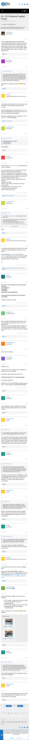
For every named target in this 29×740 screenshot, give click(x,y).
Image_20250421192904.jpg (10, 626)
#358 (27, 593)
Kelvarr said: (5, 429)
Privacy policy (18, 722)
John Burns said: (6, 71)
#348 (27, 282)
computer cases (13, 165)
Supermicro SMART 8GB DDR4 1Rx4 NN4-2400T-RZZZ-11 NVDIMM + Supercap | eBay (13, 576)
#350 (27, 349)
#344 (27, 133)
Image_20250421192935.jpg (10, 638)
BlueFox (8, 94)
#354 (27, 459)
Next (20, 706)
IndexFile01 (9, 357)
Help (22, 722)
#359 (27, 657)
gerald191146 (10, 127)
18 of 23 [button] (14, 706)
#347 (27, 245)
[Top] (2, 724)
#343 (27, 101)
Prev (9, 706)
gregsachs (9, 312)
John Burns (9, 32)
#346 (27, 208)
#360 (27, 690)
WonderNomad (10, 342)
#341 (27, 39)
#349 (27, 318)
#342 (27, 66)
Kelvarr (8, 397)
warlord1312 (9, 418)
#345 (27, 163)
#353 (27, 425)
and (8, 121)
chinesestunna (5, 21)
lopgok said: (5, 213)
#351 (27, 363)
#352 (27, 403)
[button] (2, 11)
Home (25, 722)
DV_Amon (9, 60)
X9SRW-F (3, 256)
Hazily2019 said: (6, 138)
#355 (27, 497)
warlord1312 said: (6, 463)
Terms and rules (10, 722)
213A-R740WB (15, 254)
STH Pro (3, 719)
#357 (27, 564)
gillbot (8, 275)
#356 (27, 532)
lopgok (8, 156)
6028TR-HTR (24, 110)
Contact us (3, 722)
